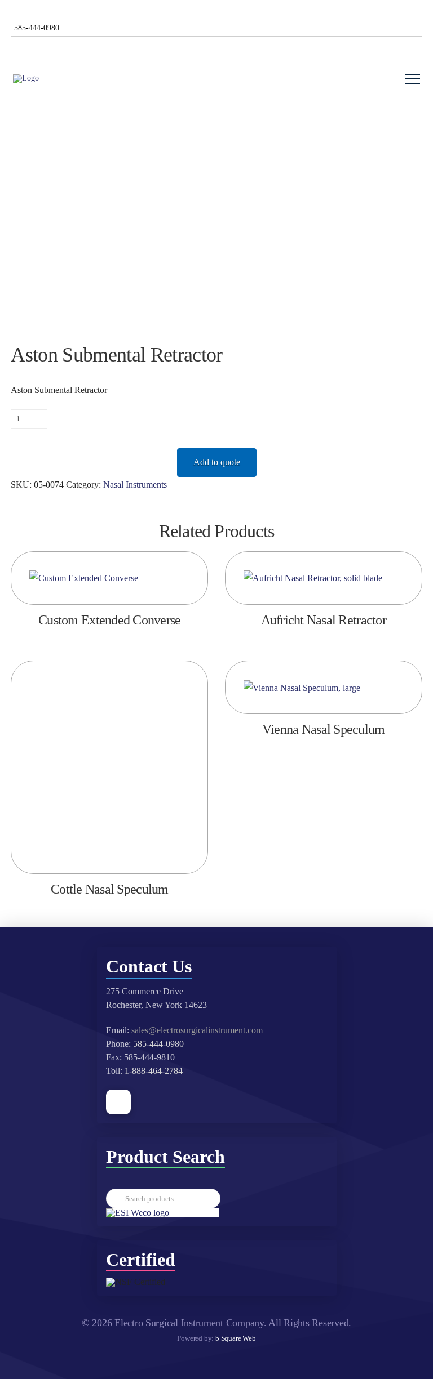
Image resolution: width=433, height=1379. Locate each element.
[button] (412, 79)
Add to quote (216, 462)
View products (323, 583)
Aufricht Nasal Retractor (323, 620)
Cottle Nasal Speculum (110, 889)
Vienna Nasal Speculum (323, 729)
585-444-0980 (158, 1043)
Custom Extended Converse (109, 620)
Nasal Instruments (135, 484)
